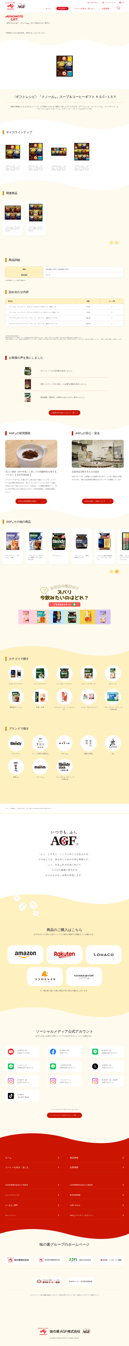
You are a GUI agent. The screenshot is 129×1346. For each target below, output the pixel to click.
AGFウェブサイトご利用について (88, 1295)
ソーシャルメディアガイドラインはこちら (64, 1109)
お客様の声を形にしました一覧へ (63, 413)
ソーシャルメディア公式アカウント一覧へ (63, 1115)
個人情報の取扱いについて (48, 1295)
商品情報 (13, 808)
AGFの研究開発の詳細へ (27, 501)
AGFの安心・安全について (95, 501)
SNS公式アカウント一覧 (67, 1295)
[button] (111, 243)
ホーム (6, 808)
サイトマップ (34, 1295)
